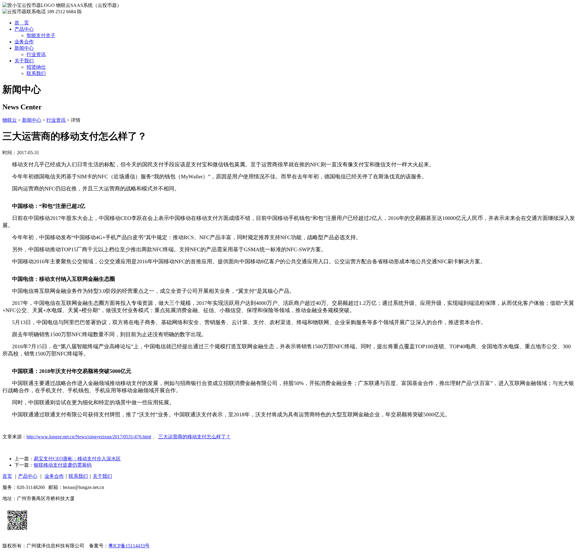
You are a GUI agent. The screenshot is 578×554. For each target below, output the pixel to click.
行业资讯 (36, 54)
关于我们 (24, 60)
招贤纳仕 (36, 67)
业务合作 (24, 41)
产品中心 (24, 29)
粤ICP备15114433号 (129, 545)
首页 (7, 476)
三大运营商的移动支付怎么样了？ (194, 436)
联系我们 (36, 73)
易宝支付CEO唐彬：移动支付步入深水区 (77, 458)
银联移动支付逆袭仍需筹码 (63, 465)
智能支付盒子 (40, 35)
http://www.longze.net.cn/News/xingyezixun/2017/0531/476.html (88, 436)
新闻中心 (24, 48)
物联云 (9, 120)
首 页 (21, 22)
